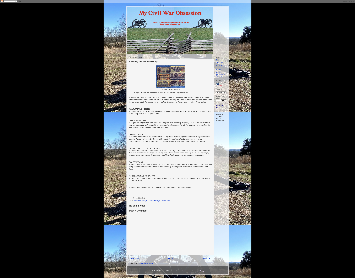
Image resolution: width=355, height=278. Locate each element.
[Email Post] (133, 198)
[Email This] (137, 198)
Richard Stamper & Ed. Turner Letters (221, 74)
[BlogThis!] (139, 198)
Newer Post (134, 258)
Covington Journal (148, 201)
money (169, 201)
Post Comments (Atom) (145, 263)
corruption (137, 201)
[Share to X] (141, 198)
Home (171, 258)
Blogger (202, 271)
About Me (219, 62)
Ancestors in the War (220, 68)
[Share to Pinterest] (144, 198)
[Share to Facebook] (142, 198)
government (162, 201)
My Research (220, 65)
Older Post (207, 258)
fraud (156, 201)
